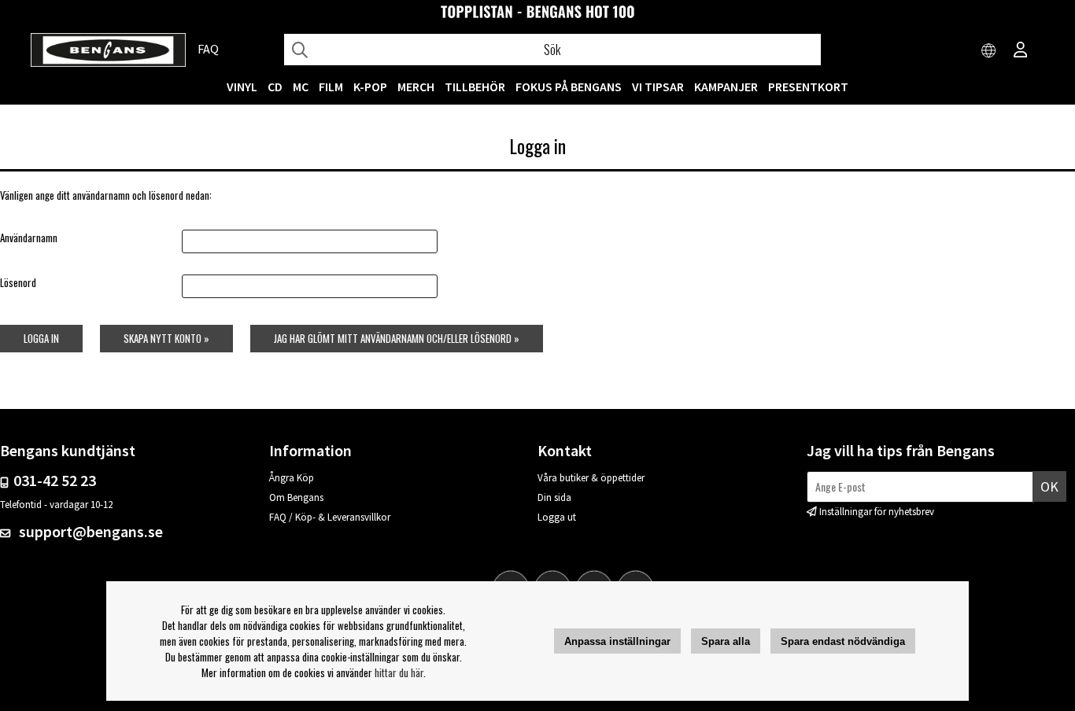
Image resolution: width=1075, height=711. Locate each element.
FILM (331, 86)
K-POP (370, 86)
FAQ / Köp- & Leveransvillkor (329, 517)
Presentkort (808, 86)
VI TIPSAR (658, 86)
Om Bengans (296, 497)
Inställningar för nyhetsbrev (876, 511)
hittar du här (399, 672)
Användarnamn (28, 237)
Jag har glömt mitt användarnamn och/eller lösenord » (396, 338)
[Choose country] (989, 51)
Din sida (554, 497)
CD (275, 86)
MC (300, 86)
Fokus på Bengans (568, 86)
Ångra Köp (291, 477)
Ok (1049, 486)
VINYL (242, 86)
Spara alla (725, 641)
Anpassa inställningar (617, 641)
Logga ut (557, 517)
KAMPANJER (726, 86)
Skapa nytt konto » (166, 338)
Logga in (41, 338)
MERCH (415, 86)
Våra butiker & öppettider (591, 477)
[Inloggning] (1021, 51)
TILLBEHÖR (475, 86)
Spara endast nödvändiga (843, 641)
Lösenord (18, 282)
